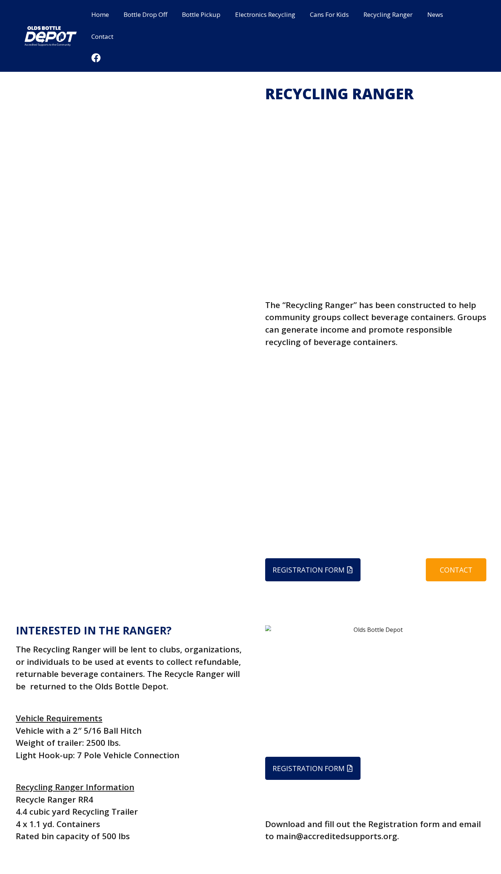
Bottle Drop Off (145, 14)
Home (100, 14)
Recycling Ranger (388, 14)
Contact (102, 36)
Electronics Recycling (265, 14)
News (435, 14)
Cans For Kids (329, 14)
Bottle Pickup (201, 14)
